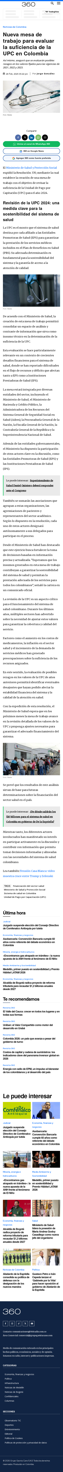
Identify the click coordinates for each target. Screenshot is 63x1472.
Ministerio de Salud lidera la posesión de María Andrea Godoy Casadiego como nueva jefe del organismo (45, 1231)
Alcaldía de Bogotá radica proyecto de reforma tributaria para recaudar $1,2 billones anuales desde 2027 (29, 986)
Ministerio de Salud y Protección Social (31, 167)
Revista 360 (9, 1007)
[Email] (45, 137)
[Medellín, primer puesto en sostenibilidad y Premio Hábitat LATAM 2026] (46, 1159)
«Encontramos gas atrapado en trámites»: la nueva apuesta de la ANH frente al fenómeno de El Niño (31, 957)
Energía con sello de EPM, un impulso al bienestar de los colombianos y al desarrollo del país (31, 1070)
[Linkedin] (31, 137)
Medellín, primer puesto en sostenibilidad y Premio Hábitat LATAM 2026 (31, 970)
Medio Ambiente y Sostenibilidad (19, 965)
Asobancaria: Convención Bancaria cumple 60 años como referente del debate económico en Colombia (29, 942)
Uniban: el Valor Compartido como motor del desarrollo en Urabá (28, 1026)
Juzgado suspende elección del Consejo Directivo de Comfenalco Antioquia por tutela (31, 926)
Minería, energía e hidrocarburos (18, 952)
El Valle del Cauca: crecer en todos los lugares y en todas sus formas (31, 1013)
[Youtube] (31, 1323)
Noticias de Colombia (14, 27)
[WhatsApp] (38, 137)
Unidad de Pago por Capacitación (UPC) (25, 896)
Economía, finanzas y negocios (18, 935)
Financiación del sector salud (28, 885)
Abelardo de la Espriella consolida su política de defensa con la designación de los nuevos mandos (16, 1280)
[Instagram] (12, 1323)
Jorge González (46, 73)
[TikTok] (18, 1323)
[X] (25, 137)
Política (36, 1269)
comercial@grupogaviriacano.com (35, 1335)
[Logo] (28, 4)
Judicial (6, 921)
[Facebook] (18, 137)
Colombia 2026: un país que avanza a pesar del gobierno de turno (29, 1040)
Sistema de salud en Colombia (20, 893)
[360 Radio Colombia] (31, 1311)
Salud (35, 1220)
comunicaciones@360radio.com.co (29, 1331)
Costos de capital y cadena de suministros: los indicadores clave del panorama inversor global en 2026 (31, 1055)
